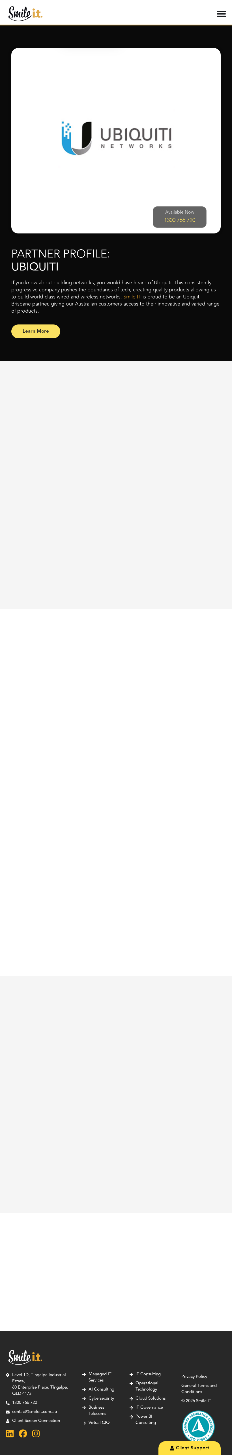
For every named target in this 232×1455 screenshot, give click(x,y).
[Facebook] (23, 1433)
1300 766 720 (179, 220)
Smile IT (132, 297)
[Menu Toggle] (221, 14)
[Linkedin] (10, 1433)
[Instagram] (36, 1433)
